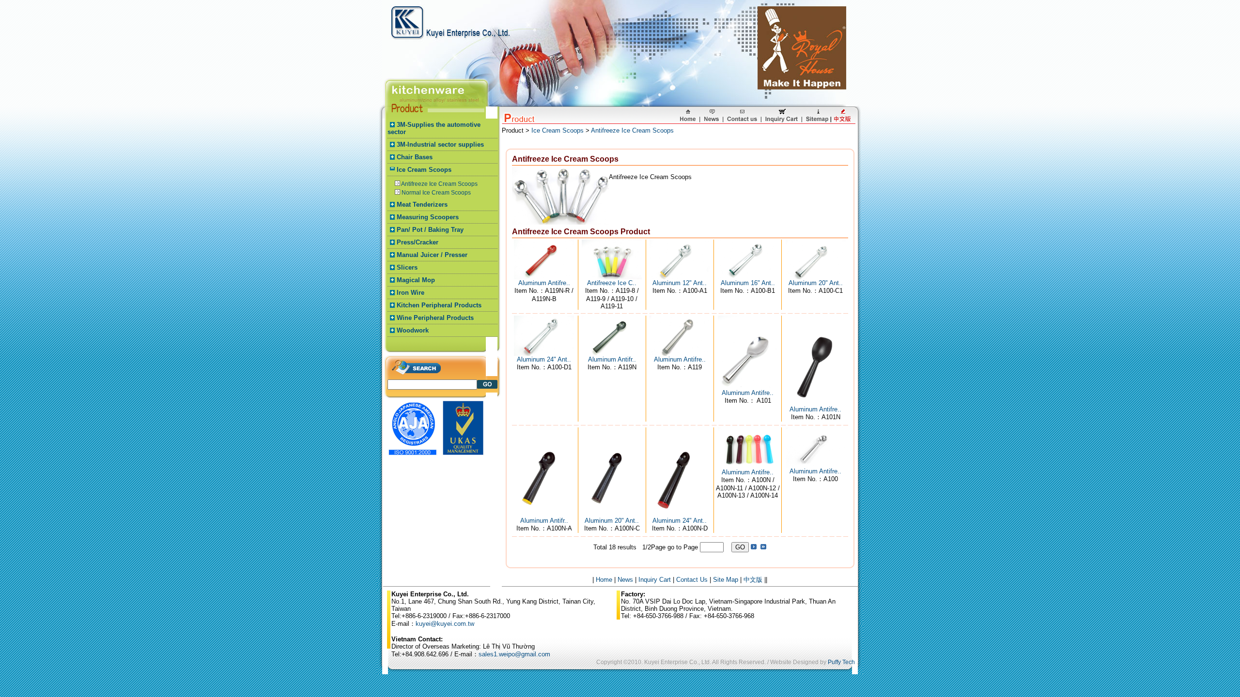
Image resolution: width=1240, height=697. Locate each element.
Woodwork (413, 330)
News (625, 579)
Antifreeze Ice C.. (611, 283)
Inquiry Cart (654, 579)
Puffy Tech (841, 662)
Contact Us (692, 579)
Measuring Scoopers (428, 217)
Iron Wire (410, 292)
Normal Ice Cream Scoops (436, 192)
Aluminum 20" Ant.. (816, 283)
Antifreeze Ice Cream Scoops (439, 184)
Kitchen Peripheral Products (439, 305)
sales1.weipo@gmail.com (514, 654)
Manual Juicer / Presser (432, 254)
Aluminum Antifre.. (544, 283)
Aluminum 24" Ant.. (544, 359)
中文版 (753, 579)
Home (604, 579)
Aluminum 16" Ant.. (748, 283)
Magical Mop (416, 280)
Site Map (725, 579)
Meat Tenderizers (422, 204)
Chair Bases (415, 157)
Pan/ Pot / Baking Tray (430, 229)
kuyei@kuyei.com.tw (445, 623)
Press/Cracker (417, 242)
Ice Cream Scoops (424, 169)
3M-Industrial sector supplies (440, 144)
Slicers (407, 267)
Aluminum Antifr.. (612, 359)
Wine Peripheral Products (435, 317)
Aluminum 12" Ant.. (679, 283)
